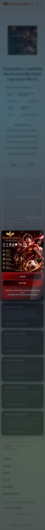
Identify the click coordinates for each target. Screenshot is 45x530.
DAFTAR (22, 283)
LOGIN (22, 276)
